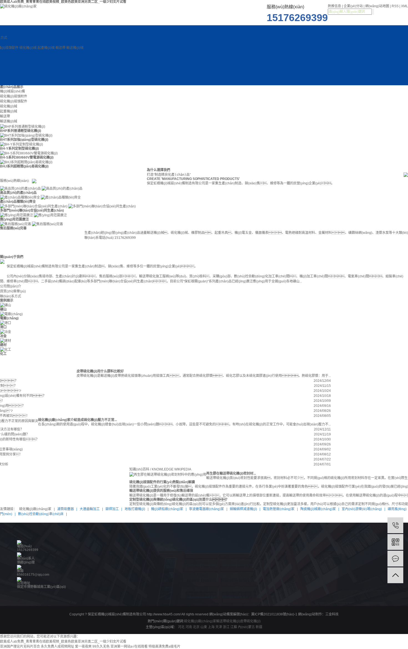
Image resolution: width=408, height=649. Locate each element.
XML (404, 6)
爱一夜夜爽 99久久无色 (92, 646)
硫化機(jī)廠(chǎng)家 (200, 621)
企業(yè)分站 (353, 6)
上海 (211, 627)
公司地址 (23, 583)
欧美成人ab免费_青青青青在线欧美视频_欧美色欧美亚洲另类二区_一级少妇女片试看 (63, 641)
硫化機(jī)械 (28, 48)
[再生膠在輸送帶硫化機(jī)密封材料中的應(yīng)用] (167, 474)
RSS (395, 6)
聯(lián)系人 (26, 558)
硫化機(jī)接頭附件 (13, 96)
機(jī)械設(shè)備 (12, 91)
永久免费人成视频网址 (57, 646)
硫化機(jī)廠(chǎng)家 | (36, 509)
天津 (218, 627)
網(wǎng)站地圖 (377, 6)
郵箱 (20, 571)
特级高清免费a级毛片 (164, 646)
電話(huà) (24, 546)
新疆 (259, 627)
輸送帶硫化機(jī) (228, 621)
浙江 (226, 627)
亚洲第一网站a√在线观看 (129, 646)
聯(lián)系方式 (10, 296)
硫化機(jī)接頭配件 (13, 101)
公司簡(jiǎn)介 (10, 286)
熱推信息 (334, 6)
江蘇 (233, 627)
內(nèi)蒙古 (246, 627)
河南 (188, 627)
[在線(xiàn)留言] (395, 559)
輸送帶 (61, 48)
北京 (196, 627)
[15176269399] (395, 525)
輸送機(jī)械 (75, 48)
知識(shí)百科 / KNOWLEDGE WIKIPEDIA (160, 469)
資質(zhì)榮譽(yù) (13, 291)
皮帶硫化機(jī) (250, 621)
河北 (181, 627)
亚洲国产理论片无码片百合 (20, 646)
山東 (203, 627)
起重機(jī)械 (46, 48)
